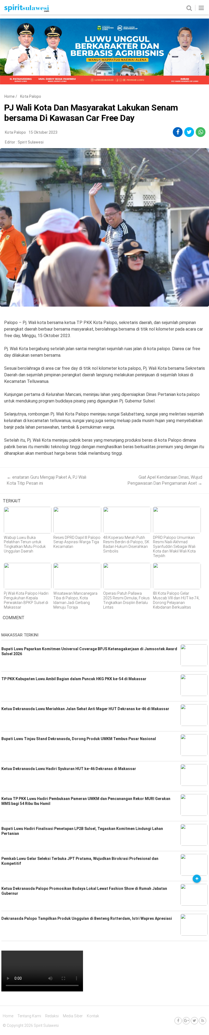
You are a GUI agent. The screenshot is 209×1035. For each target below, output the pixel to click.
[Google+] (186, 1020)
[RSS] (202, 1020)
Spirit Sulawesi (31, 142)
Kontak (93, 1016)
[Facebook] (178, 1020)
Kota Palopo (30, 96)
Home (9, 96)
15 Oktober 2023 (43, 132)
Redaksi (52, 1016)
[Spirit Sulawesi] (26, 10)
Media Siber (73, 1016)
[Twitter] (194, 1020)
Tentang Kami (29, 1016)
